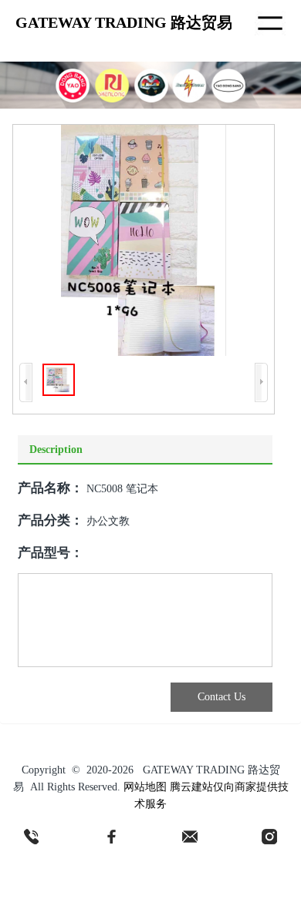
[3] (190, 836)
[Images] (143, 240)
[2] (111, 836)
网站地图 (145, 787)
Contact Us (221, 697)
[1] (32, 836)
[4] (269, 836)
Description (56, 449)
